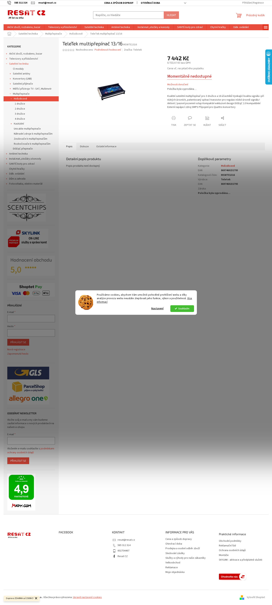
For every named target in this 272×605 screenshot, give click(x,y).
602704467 (123, 551)
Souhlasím (183, 308)
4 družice (20, 119)
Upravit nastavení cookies (87, 597)
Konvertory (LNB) (22, 79)
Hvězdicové (20, 99)
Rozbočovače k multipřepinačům (32, 144)
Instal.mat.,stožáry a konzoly (25, 159)
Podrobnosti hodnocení (108, 50)
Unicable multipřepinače (27, 129)
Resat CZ (123, 556)
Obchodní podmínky (230, 541)
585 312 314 (124, 545)
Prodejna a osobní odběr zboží (182, 548)
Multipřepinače (21, 94)
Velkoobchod (172, 563)
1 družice (20, 104)
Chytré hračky (17, 169)
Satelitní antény (21, 74)
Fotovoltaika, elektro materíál (25, 184)
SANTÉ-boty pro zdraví (22, 164)
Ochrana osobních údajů (232, 550)
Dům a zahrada (17, 179)
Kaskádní (19, 124)
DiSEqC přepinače (23, 149)
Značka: (133, 50)
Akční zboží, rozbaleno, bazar (25, 54)
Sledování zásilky (175, 553)
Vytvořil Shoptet (256, 597)
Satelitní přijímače (23, 84)
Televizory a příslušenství (23, 59)
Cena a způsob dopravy (118, 3)
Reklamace (171, 567)
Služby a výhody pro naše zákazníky (185, 558)
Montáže (224, 555)
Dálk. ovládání (16, 174)
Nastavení (157, 308)
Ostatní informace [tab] (106, 146)
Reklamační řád (227, 546)
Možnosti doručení (177, 84)
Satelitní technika (18, 64)
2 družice (20, 109)
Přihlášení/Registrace (253, 2)
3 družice (20, 114)
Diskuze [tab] (84, 146)
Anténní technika (18, 154)
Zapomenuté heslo (17, 354)
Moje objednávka (175, 572)
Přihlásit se (18, 342)
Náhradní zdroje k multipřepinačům (33, 134)
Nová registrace (16, 349)
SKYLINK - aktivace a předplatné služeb (240, 560)
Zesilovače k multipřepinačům (30, 139)
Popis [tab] (69, 146)
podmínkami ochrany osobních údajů (30, 450)
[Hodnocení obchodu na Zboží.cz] (233, 576)
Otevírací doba (150, 3)
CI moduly (18, 69)
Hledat (171, 15)
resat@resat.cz (126, 540)
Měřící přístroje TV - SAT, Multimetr (32, 89)
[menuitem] (24, 27)
